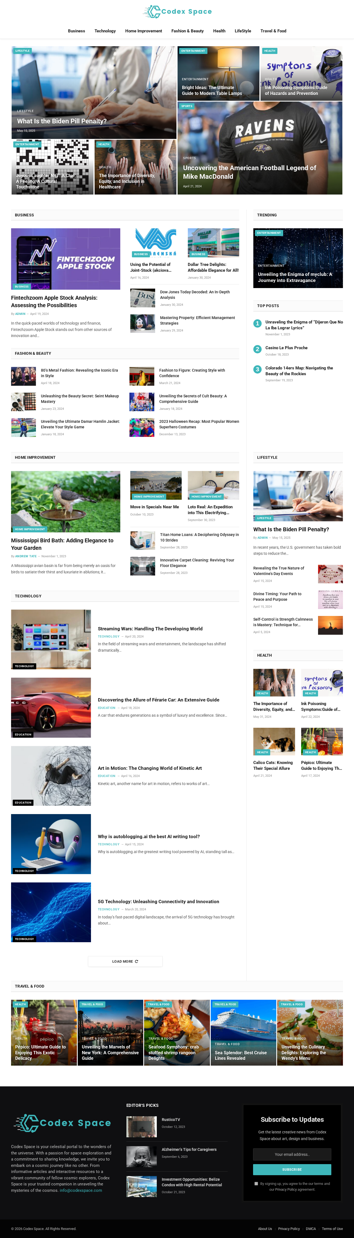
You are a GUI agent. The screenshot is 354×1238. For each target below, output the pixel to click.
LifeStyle (243, 31)
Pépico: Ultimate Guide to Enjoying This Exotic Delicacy (321, 765)
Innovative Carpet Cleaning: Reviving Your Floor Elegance (197, 563)
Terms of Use (332, 1229)
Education (23, 734)
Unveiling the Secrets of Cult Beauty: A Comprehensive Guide (193, 399)
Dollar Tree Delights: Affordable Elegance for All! (213, 267)
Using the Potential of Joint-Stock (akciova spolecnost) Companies (152, 267)
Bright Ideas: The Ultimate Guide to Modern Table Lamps (212, 90)
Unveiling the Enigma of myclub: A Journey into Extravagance (295, 277)
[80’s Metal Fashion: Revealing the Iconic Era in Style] (23, 376)
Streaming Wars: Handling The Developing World (150, 628)
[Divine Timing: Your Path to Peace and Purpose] (330, 599)
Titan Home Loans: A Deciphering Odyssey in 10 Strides (199, 537)
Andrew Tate (26, 556)
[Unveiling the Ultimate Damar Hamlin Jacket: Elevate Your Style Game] (23, 427)
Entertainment (27, 144)
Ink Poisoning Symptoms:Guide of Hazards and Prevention (296, 90)
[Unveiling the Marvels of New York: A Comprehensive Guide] (111, 1033)
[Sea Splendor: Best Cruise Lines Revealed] (244, 1033)
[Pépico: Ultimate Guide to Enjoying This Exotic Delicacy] (322, 742)
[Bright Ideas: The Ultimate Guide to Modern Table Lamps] (218, 73)
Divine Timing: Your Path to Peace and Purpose (277, 597)
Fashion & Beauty (187, 31)
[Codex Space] (177, 12)
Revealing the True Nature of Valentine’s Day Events (278, 571)
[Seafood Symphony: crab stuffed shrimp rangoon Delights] (177, 1033)
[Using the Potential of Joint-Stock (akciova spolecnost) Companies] (156, 242)
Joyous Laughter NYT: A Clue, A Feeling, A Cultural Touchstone (46, 181)
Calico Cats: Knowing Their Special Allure (273, 765)
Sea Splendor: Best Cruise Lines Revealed (241, 1055)
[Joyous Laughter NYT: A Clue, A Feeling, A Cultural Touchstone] (52, 167)
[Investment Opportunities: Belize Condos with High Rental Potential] (141, 1186)
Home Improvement (143, 31)
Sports (186, 106)
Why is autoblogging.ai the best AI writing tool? (149, 836)
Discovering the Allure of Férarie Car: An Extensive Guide (158, 700)
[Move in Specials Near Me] (156, 485)
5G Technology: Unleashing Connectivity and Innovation (158, 901)
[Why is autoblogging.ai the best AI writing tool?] (51, 844)
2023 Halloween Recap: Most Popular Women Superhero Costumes (199, 424)
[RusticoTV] (141, 1126)
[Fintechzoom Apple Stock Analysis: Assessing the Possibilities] (65, 259)
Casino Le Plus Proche (287, 347)
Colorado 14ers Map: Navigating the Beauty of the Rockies (299, 371)
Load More (122, 961)
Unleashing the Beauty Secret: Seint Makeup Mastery (80, 399)
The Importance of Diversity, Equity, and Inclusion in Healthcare (127, 181)
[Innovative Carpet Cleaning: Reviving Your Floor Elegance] (142, 566)
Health (219, 31)
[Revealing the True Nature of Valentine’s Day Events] (330, 574)
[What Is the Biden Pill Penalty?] (94, 92)
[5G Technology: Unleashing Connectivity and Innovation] (51, 912)
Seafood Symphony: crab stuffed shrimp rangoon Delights (174, 1052)
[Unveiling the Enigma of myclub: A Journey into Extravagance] (298, 258)
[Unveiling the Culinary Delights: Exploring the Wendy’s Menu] (310, 1033)
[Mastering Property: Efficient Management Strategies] (142, 323)
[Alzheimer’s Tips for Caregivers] (141, 1156)
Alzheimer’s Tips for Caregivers (189, 1149)
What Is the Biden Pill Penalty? (62, 121)
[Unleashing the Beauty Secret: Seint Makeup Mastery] (23, 402)
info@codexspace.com (81, 1190)
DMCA (311, 1229)
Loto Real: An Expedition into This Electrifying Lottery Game (210, 510)
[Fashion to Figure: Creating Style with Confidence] (141, 376)
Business (76, 31)
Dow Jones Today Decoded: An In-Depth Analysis (195, 295)
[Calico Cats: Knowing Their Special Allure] (274, 742)
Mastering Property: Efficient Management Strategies (197, 320)
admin (20, 314)
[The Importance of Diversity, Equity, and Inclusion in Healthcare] (135, 167)
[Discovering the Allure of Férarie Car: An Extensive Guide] (51, 708)
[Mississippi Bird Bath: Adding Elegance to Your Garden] (65, 501)
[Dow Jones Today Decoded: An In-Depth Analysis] (142, 298)
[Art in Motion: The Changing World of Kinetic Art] (51, 776)
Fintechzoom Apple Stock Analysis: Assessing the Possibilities (54, 301)
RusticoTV (171, 1119)
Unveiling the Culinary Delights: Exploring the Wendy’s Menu (304, 1052)
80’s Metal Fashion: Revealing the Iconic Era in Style (79, 373)
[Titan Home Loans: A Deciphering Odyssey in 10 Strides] (142, 540)
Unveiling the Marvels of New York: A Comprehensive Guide (110, 1052)
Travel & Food (273, 31)
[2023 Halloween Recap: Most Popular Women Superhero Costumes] (141, 427)
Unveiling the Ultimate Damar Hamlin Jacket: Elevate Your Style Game (80, 424)
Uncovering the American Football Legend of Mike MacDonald (249, 172)
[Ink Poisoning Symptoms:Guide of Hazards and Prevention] (301, 73)
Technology (105, 31)
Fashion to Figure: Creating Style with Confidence (192, 373)
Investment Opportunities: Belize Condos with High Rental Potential (192, 1182)
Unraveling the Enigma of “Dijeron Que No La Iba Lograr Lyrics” (304, 325)
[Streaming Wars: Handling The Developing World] (51, 640)
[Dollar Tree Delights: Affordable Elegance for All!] (213, 242)
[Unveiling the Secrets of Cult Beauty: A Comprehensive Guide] (141, 402)
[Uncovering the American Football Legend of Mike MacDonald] (260, 148)
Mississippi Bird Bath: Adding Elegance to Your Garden (62, 544)
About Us (265, 1229)
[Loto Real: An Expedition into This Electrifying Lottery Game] (213, 485)
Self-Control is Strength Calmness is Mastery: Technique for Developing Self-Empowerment (283, 622)
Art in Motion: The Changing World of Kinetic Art (150, 768)
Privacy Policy (286, 1189)
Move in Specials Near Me (154, 506)
